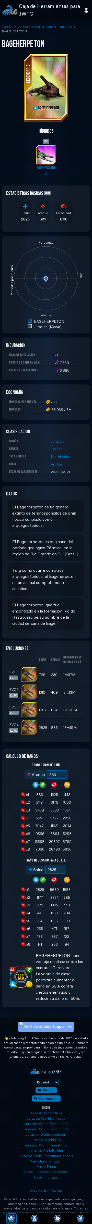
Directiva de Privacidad (46, 1190)
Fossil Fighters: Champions (46, 1172)
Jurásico (57, 441)
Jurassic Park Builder (46, 1150)
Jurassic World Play (46, 1140)
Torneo (57, 449)
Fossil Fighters (46, 1177)
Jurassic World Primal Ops (46, 1145)
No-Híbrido (60, 456)
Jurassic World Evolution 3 (46, 1123)
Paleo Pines (46, 1166)
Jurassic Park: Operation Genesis (46, 1156)
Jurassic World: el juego (35, 27)
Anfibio (56, 464)
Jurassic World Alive (46, 1113)
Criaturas (65, 27)
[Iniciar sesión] (86, 9)
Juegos (7, 27)
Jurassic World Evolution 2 (46, 1129)
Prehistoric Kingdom (46, 1161)
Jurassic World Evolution (46, 1134)
